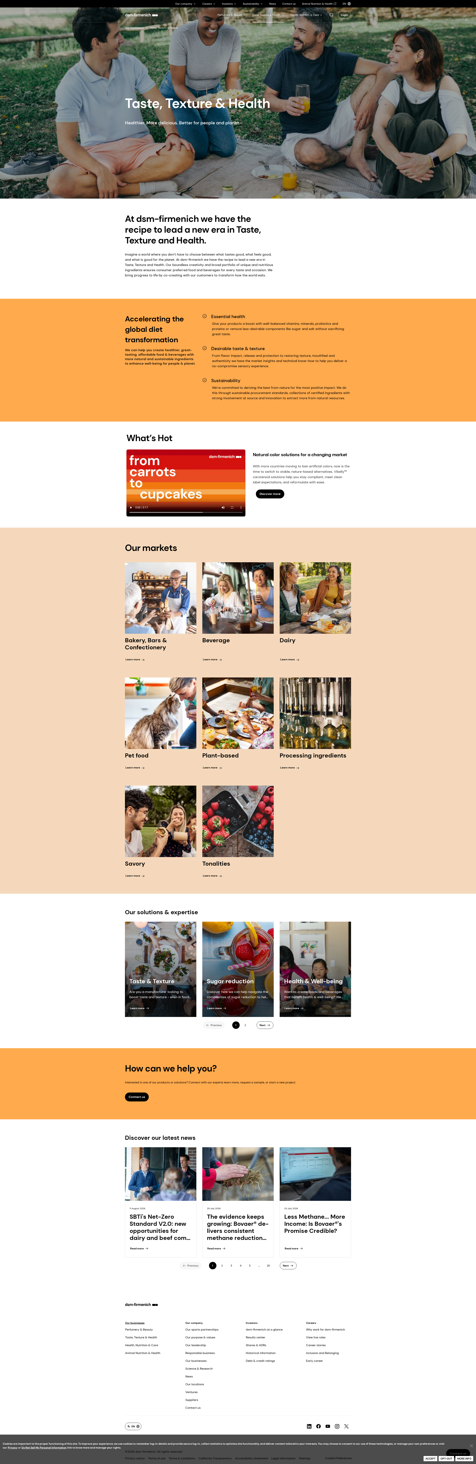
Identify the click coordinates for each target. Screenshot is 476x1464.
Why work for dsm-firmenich (325, 1329)
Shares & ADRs (256, 1345)
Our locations (194, 1384)
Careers (311, 1323)
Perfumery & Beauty (139, 1329)
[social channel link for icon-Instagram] (337, 1426)
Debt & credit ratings (260, 1361)
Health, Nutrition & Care (141, 1345)
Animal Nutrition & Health (142, 1353)
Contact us (193, 1408)
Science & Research (199, 1369)
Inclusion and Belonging (322, 1353)
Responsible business (200, 1353)
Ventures (191, 1392)
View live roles (316, 1337)
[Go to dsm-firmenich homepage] (141, 15)
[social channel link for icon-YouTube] (327, 1426)
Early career (314, 1361)
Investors (252, 1323)
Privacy (12, 1447)
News (189, 1376)
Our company (194, 1323)
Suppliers (191, 1400)
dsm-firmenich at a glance (264, 1329)
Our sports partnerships (201, 1329)
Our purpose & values (200, 1337)
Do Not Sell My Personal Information (44, 1447)
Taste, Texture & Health (141, 1337)
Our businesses (134, 27)
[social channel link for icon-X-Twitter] (346, 1426)
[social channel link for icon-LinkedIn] (309, 1426)
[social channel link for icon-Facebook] (318, 1426)
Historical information (261, 1353)
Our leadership (195, 1345)
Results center (255, 1337)
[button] (331, 15)
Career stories (316, 1345)
